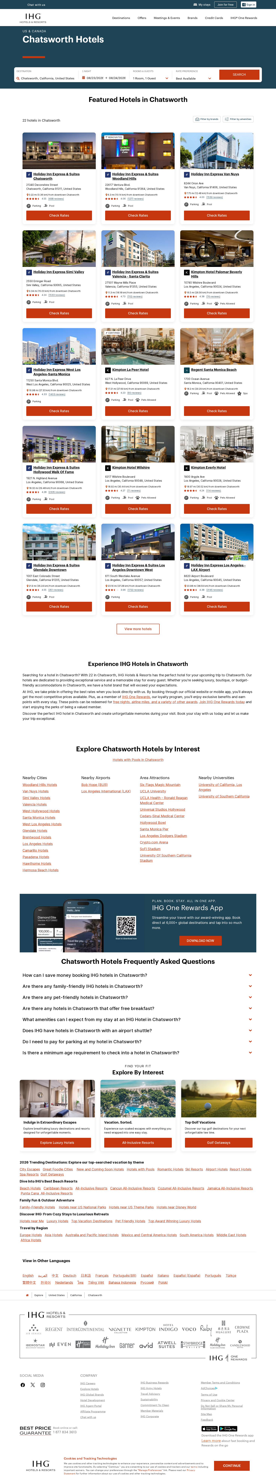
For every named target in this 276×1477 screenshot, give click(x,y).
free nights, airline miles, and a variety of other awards (155, 702)
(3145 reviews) (214, 589)
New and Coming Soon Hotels (100, 1169)
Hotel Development (92, 1400)
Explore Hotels (89, 1389)
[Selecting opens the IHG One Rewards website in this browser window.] (228, 1358)
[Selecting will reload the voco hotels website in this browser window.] (189, 1328)
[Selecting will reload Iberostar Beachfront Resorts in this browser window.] (35, 1344)
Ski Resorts (194, 1169)
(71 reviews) (134, 490)
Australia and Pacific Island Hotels (92, 1235)
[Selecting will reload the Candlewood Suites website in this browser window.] (240, 1344)
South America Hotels (197, 1235)
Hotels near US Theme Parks (131, 1207)
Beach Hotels (30, 1188)
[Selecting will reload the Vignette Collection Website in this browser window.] (120, 1328)
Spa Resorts (29, 1174)
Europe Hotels (31, 1235)
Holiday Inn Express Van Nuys (215, 174)
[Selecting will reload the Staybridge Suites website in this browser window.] (193, 1344)
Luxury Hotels (57, 1221)
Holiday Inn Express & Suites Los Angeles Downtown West (138, 568)
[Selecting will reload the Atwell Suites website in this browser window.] (167, 1344)
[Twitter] (32, 1385)
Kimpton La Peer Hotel (130, 369)
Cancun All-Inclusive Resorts (132, 1188)
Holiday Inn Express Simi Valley (58, 272)
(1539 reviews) (214, 197)
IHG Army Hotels (151, 1388)
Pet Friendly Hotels (130, 1221)
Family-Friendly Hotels (37, 1207)
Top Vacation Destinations (91, 1221)
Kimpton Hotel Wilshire (131, 467)
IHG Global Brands (92, 1394)
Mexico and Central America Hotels (149, 1235)
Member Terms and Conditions (220, 1382)
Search (239, 74)
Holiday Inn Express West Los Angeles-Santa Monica (57, 372)
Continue (232, 1465)
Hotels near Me (32, 1221)
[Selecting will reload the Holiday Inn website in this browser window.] (105, 1344)
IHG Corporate (150, 1416)
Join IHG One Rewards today (222, 702)
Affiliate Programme (93, 1411)
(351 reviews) (55, 589)
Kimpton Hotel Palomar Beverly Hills (216, 274)
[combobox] (48, 78)
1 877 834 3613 (65, 1432)
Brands (193, 18)
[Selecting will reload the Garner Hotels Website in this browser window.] (127, 1344)
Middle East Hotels (231, 1235)
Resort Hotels (240, 1169)
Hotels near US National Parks (82, 1207)
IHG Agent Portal (91, 1406)
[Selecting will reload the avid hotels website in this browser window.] (146, 1344)
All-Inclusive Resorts (91, 1188)
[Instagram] (42, 1385)
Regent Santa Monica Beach (214, 369)
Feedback (207, 1419)
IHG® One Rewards (244, 18)
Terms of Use (209, 1394)
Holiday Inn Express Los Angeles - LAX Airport (218, 568)
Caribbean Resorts (58, 1188)
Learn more (211, 1440)
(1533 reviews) (56, 295)
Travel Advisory (150, 1394)
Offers (142, 18)
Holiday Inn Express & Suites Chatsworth (56, 176)
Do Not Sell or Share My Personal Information (222, 1407)
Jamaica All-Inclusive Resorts (230, 1188)
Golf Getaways (52, 1174)
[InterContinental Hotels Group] (33, 18)
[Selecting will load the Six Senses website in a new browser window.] (33, 1328)
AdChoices (208, 1388)
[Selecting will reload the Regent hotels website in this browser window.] (54, 1328)
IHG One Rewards (136, 697)
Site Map (206, 1414)
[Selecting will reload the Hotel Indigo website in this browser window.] (168, 1328)
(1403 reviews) (57, 394)
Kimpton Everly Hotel (208, 467)
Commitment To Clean (155, 1405)
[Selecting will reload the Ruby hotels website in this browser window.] (206, 1328)
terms (194, 1466)
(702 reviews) (135, 296)
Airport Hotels (217, 1169)
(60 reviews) (134, 392)
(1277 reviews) (135, 198)
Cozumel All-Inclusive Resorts (181, 1188)
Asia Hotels (54, 1235)
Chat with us (36, 4)
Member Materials (152, 1410)
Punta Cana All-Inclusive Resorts (47, 1193)
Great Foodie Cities (58, 1169)
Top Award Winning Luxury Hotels (174, 1221)
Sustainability (149, 1399)
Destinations (121, 18)
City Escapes (30, 1169)
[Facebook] (23, 1385)
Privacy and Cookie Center (218, 1400)
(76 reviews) (213, 296)
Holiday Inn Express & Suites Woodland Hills (135, 176)
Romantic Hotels (170, 1169)
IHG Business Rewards (155, 1382)
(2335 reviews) (56, 492)
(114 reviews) (213, 490)
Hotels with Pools (141, 1169)
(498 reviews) (56, 198)
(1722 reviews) (135, 589)
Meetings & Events (167, 18)
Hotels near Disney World (176, 1207)
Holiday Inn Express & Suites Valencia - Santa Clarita (135, 274)
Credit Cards (214, 18)
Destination (24, 71)
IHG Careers (87, 1383)
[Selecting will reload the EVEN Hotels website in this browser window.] (60, 1344)
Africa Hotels (31, 1240)
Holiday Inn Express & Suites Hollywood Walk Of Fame (56, 470)
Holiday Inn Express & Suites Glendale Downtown (56, 568)
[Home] (27, 1295)
